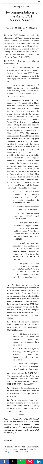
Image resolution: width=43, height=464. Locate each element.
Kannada (15, 451)
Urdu (22, 451)
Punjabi (30, 449)
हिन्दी (26, 451)
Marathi (23, 449)
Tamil (36, 449)
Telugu (8, 451)
